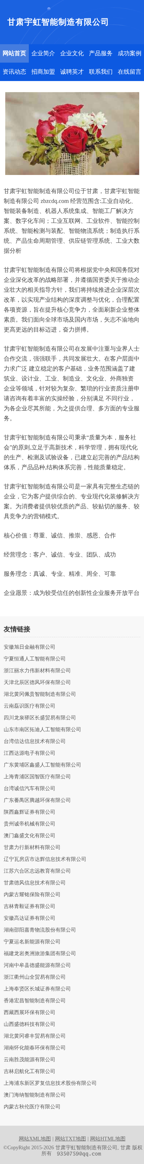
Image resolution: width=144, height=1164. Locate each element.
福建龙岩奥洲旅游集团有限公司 (40, 953)
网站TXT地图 (70, 1139)
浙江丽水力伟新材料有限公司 (37, 670)
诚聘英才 (72, 72)
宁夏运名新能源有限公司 (32, 941)
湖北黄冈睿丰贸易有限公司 (35, 1036)
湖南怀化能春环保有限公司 (35, 1048)
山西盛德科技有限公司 (29, 1024)
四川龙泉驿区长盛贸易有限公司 (40, 718)
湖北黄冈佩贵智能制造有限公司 (40, 694)
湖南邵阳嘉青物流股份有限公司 (40, 930)
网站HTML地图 (108, 1139)
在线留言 (129, 72)
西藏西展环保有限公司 (29, 1012)
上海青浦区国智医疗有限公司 (37, 776)
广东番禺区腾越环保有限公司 (37, 800)
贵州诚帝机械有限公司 (29, 824)
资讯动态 (14, 72)
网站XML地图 (35, 1139)
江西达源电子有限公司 (29, 753)
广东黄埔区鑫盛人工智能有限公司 (42, 765)
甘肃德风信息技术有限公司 (35, 883)
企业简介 (43, 53)
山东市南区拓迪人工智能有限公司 (42, 729)
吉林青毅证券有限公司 (29, 906)
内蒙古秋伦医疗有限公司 (32, 1106)
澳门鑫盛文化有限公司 (29, 835)
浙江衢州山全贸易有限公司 (35, 977)
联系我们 (101, 72)
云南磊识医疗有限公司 (29, 706)
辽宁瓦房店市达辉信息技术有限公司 (45, 859)
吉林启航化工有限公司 (29, 1071)
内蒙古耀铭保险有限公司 (32, 894)
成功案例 (129, 53)
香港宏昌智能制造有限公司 (35, 1000)
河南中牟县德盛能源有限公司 (37, 965)
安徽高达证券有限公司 (29, 918)
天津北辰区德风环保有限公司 (37, 682)
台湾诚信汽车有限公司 (29, 788)
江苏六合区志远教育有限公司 (37, 871)
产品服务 (101, 53)
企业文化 (72, 53)
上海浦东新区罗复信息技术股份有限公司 (50, 1083)
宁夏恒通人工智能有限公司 (35, 659)
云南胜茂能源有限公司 (29, 1059)
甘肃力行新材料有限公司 (32, 847)
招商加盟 (43, 72)
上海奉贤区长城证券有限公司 (37, 989)
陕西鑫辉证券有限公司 (29, 812)
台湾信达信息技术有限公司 (35, 741)
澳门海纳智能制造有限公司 (35, 1095)
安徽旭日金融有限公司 (29, 647)
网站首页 (14, 53)
